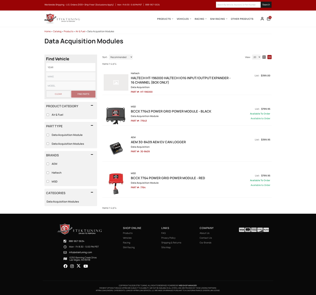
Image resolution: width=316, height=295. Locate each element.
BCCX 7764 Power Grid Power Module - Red (168, 178)
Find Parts (83, 93)
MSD (54, 181)
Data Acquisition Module (67, 135)
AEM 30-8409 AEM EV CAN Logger (158, 142)
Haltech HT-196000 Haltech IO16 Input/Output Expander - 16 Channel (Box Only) (181, 80)
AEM (54, 164)
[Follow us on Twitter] (79, 265)
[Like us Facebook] (65, 266)
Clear (58, 93)
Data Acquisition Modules (63, 201)
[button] (244, 5)
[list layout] (269, 57)
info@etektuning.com (80, 252)
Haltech (57, 172)
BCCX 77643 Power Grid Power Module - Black (171, 111)
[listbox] (70, 67)
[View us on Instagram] (72, 266)
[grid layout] (264, 57)
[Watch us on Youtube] (85, 266)
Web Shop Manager (188, 285)
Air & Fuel (57, 114)
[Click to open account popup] (262, 18)
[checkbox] (48, 164)
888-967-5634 (76, 241)
